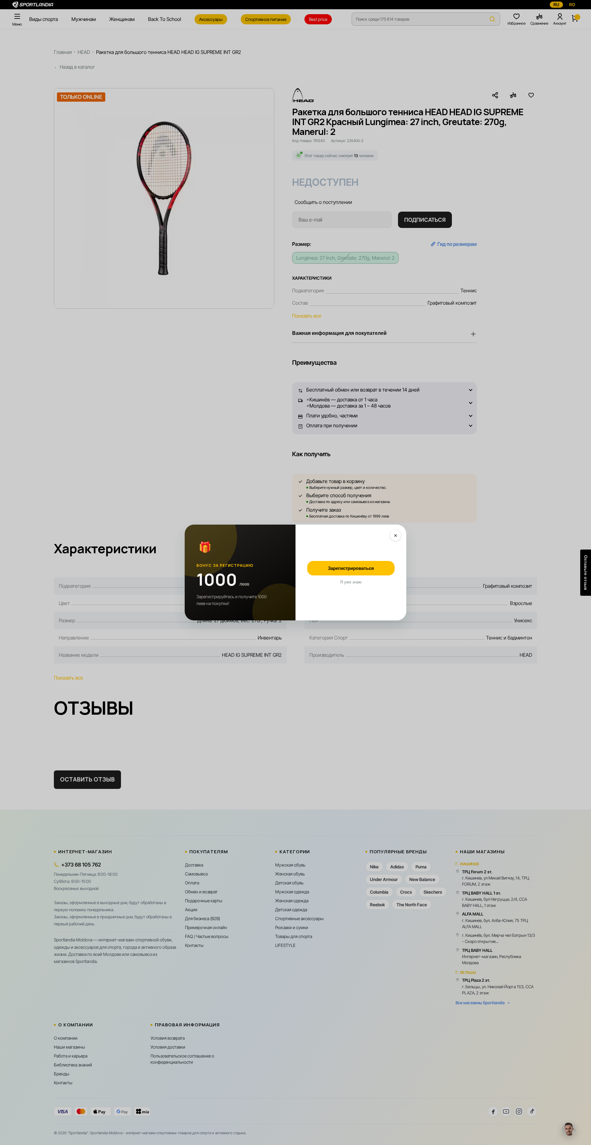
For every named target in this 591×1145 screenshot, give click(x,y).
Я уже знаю (351, 582)
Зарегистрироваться (351, 568)
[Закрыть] (395, 535)
